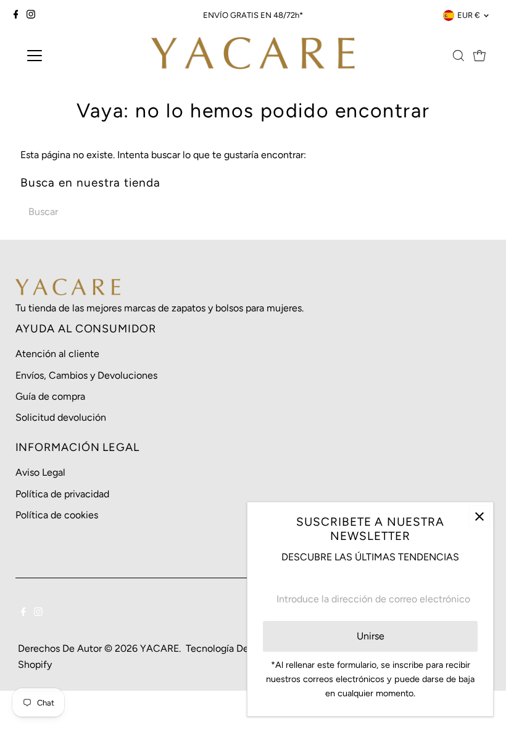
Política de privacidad (62, 494)
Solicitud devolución (60, 417)
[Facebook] (16, 15)
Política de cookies (56, 515)
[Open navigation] (75, 55)
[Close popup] (479, 516)
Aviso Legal (40, 472)
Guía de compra (50, 396)
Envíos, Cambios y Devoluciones (86, 375)
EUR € (468, 15)
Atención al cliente (57, 354)
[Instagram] (30, 15)
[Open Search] (458, 55)
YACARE (159, 648)
